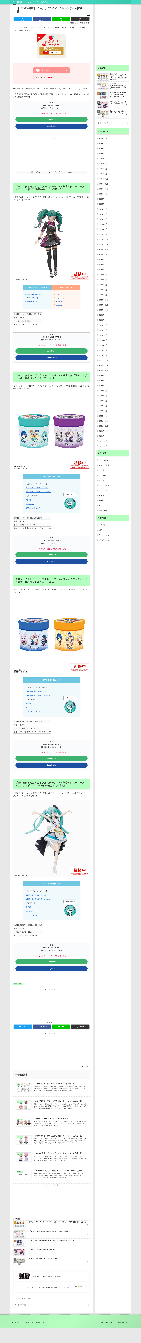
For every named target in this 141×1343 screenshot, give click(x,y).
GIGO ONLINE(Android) (35, 298)
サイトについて (16, 1322)
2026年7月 (103, 144)
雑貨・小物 (103, 511)
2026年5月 (103, 154)
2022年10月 (103, 370)
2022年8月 (103, 381)
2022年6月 (103, 391)
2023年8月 (103, 320)
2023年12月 (103, 300)
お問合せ (26, 1322)
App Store (51, 119)
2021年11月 (103, 426)
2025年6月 (103, 209)
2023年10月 (103, 310)
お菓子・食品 (104, 465)
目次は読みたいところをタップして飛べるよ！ (49, 172)
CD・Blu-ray (104, 460)
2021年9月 (103, 436)
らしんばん (60, 298)
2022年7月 (103, 386)
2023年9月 (103, 315)
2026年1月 (103, 174)
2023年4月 (103, 340)
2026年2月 (103, 169)
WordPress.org (104, 540)
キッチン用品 (104, 485)
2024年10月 (103, 249)
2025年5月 (103, 214)
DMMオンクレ (32, 301)
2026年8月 (103, 138)
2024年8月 (103, 260)
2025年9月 (103, 194)
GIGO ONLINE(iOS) (34, 294)
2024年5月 (103, 275)
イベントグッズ (105, 480)
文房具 (101, 496)
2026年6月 (103, 149)
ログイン (102, 525)
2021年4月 (103, 446)
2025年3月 (103, 224)
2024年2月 (103, 290)
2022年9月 (103, 376)
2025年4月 (103, 219)
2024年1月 (103, 295)
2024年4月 (103, 280)
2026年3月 (103, 164)
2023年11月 (103, 305)
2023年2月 (103, 350)
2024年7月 (103, 265)
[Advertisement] (51, 153)
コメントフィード (106, 535)
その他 (101, 470)
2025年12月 (103, 179)
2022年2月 (103, 411)
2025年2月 (103, 229)
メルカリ (59, 305)
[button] (88, 1305)
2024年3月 (103, 285)
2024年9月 (103, 254)
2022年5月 (103, 396)
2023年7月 (103, 325)
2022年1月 (103, 416)
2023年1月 (103, 355)
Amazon (59, 301)
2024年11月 (103, 244)
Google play (51, 126)
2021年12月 (103, 421)
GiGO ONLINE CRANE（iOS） (37, 488)
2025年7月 (103, 204)
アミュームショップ (33, 508)
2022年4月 (103, 401)
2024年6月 (103, 270)
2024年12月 (103, 239)
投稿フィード (104, 530)
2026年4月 (103, 159)
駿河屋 (58, 294)
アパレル (102, 475)
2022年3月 (103, 406)
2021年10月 (103, 431)
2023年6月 (103, 330)
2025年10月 (103, 189)
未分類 (101, 501)
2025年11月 (103, 184)
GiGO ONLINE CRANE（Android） (38, 492)
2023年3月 (103, 345)
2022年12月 (103, 360)
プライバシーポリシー (37, 1322)
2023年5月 (103, 335)
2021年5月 (103, 441)
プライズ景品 (18, 984)
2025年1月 (103, 234)
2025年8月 (103, 199)
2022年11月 (103, 365)
